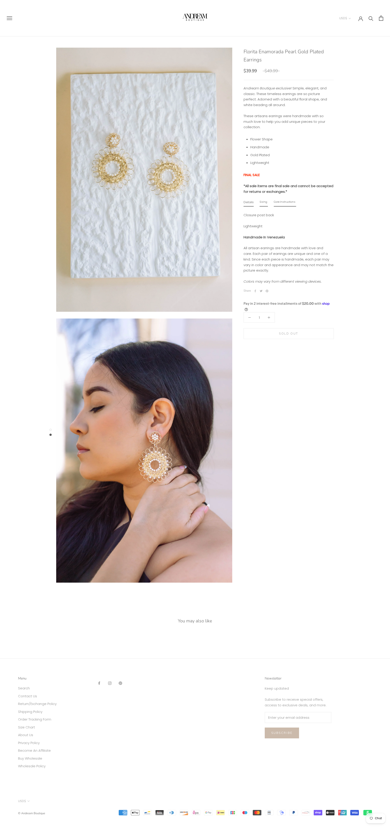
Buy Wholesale (30, 758)
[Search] (371, 18)
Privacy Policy (29, 742)
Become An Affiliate (34, 750)
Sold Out (288, 334)
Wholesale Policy (32, 766)
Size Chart (26, 727)
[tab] (249, 203)
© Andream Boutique (31, 813)
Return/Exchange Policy (37, 703)
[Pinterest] (267, 291)
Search (24, 688)
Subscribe (281, 733)
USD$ (343, 18)
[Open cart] (381, 18)
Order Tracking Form (34, 719)
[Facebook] (255, 291)
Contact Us (27, 696)
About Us (25, 735)
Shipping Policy (30, 711)
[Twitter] (261, 291)
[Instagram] (109, 683)
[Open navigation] (9, 18)
